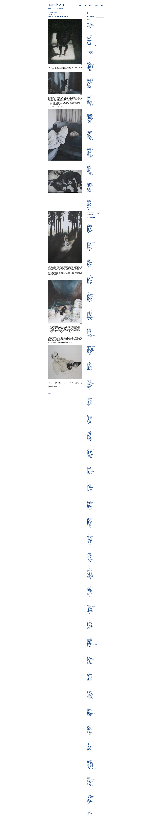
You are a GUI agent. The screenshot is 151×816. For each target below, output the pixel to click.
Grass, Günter (89, 424)
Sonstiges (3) (89, 42)
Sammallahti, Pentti (90, 689)
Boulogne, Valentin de (90, 284)
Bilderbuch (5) (89, 27)
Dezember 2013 (89, 80)
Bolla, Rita (88, 278)
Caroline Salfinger (51, 382)
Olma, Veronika (89, 625)
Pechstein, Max (89, 640)
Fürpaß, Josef (89, 402)
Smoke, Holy (89, 723)
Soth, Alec (88, 726)
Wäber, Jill (88, 778)
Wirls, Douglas (89, 795)
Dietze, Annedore (89, 351)
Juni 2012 (88, 61)
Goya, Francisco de (90, 421)
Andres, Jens (89, 227)
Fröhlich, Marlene (89, 400)
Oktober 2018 (89, 138)
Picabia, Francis (89, 645)
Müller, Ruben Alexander (91, 606)
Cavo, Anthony (89, 320)
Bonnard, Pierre (89, 280)
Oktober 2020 (89, 154)
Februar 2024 (89, 186)
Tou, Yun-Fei (89, 752)
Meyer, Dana (89, 585)
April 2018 (88, 134)
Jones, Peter (89, 490)
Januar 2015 (89, 94)
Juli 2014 (88, 87)
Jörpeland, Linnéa (90, 492)
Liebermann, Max (89, 555)
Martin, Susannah (89, 572)
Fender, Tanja (89, 384)
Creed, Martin (89, 332)
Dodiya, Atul (89, 354)
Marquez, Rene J (89, 570)
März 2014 (88, 83)
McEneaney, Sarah (90, 575)
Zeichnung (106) (89, 47)
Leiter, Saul (88, 546)
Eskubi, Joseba (89, 379)
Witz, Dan (88, 799)
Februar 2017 (89, 120)
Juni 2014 (88, 86)
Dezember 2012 (89, 67)
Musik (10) (88, 38)
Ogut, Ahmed (89, 622)
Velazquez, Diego (89, 769)
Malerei (54, 390)
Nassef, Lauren (89, 612)
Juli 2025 (88, 204)
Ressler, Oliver (89, 666)
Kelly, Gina (88, 504)
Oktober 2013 (89, 78)
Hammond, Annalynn (90, 439)
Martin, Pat (88, 571)
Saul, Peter (88, 692)
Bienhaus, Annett (89, 268)
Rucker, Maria (89, 682)
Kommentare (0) (50, 393)
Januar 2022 (89, 164)
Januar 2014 (89, 81)
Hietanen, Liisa (89, 456)
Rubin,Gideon (89, 681)
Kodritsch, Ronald (89, 521)
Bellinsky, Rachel (89, 262)
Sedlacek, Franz (89, 707)
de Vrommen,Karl (89, 344)
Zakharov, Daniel (89, 810)
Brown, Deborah (89, 301)
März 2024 (88, 187)
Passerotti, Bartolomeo (90, 639)
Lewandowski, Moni (90, 551)
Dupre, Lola (88, 365)
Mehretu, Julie (89, 580)
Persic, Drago (89, 642)
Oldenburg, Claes (89, 623)
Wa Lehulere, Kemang (90, 777)
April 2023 (88, 180)
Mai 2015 (88, 98)
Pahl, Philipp (89, 632)
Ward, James (89, 780)
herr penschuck (89, 455)
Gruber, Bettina (89, 432)
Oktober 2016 (89, 116)
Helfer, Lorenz (89, 452)
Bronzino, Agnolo (89, 298)
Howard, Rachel (89, 464)
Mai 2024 (88, 189)
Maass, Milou (89, 563)
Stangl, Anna (89, 728)
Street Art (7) (89, 44)
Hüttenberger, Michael (90, 471)
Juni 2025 (88, 203)
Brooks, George (89, 299)
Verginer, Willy (89, 770)
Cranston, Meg (89, 331)
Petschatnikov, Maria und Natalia (92, 644)
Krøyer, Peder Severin (90, 533)
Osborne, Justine (89, 630)
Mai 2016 (88, 111)
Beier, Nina (88, 260)
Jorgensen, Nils (89, 491)
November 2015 (89, 104)
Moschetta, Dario (89, 602)
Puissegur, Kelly (89, 657)
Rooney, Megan (89, 676)
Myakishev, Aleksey (90, 610)
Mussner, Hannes (89, 609)
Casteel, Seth (89, 318)
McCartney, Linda (89, 574)
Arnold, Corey (89, 234)
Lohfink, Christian (89, 560)
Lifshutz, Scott (89, 556)
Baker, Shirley (89, 244)
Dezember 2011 (89, 54)
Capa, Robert (89, 315)
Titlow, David (89, 750)
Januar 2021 (89, 156)
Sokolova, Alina (89, 724)
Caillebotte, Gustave (90, 312)
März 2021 (88, 158)
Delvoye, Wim (89, 347)
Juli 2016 (88, 113)
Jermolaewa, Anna (90, 487)
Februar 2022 (89, 165)
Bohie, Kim (88, 276)
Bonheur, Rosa (89, 279)
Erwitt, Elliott (89, 378)
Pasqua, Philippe (89, 637)
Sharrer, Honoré (89, 714)
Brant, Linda (89, 292)
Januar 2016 (89, 106)
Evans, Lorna (89, 381)
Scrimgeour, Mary (89, 706)
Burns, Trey (88, 309)
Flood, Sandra (89, 390)
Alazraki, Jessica (89, 222)
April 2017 (88, 122)
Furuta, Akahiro (89, 403)
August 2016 (89, 114)
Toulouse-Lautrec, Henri (90, 753)
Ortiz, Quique (89, 628)
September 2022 (89, 172)
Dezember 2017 (89, 130)
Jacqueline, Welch (90, 476)
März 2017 (88, 121)
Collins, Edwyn (89, 328)
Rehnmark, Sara (89, 663)
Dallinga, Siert (89, 338)
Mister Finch (89, 589)
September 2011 (89, 51)
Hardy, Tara (88, 442)
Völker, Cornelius (89, 775)
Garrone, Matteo (89, 406)
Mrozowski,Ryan (89, 604)
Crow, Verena (89, 334)
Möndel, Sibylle (89, 592)
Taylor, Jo (88, 744)
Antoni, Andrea (89, 229)
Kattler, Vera (89, 501)
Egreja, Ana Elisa (89, 370)
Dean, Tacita (89, 345)
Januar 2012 (89, 55)
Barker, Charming (89, 249)
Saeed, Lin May (89, 688)
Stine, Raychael (89, 733)
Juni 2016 (88, 112)
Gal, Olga (88, 405)
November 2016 (89, 117)
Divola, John (89, 352)
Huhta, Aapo (89, 468)
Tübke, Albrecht (89, 758)
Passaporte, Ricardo (90, 638)
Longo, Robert (89, 562)
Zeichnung (57, 390)
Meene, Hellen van (90, 579)
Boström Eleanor (89, 282)
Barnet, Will (88, 250)
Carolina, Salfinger (90, 316)
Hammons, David (89, 440)
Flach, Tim (88, 388)
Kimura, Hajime (89, 509)
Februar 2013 (89, 69)
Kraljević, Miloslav (89, 527)
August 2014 (89, 88)
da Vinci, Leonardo (90, 337)
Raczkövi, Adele (89, 658)
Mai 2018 (88, 135)
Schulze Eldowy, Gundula (91, 698)
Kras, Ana (88, 528)
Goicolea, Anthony (90, 414)
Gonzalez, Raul (89, 418)
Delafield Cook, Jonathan (91, 346)
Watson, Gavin (89, 782)
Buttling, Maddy (89, 310)
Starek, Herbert (89, 729)
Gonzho (88, 419)
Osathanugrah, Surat (90, 629)
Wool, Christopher (89, 801)
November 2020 (89, 155)
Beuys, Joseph (89, 266)
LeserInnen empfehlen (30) (91, 25)
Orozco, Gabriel (89, 627)
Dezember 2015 (89, 105)
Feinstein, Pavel (89, 382)
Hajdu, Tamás (89, 438)
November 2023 (89, 184)
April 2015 (88, 97)
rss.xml (89, 209)
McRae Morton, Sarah (90, 578)
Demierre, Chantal (90, 348)
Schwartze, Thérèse (90, 701)
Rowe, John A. (89, 678)
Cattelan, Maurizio (90, 319)
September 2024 (89, 193)
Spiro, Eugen (89, 727)
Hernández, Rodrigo (90, 454)
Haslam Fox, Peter (90, 448)
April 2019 (88, 141)
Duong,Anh (88, 364)
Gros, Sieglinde (89, 430)
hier (51, 207)
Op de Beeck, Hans (90, 626)
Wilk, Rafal (88, 793)
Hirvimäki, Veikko (89, 457)
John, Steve (88, 488)
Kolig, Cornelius (89, 525)
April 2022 (88, 167)
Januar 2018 (89, 131)
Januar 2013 (89, 68)
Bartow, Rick (89, 252)
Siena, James (89, 718)
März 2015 (88, 96)
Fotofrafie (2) (89, 39)
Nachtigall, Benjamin (90, 611)
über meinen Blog (51, 8)
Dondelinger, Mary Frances (91, 356)
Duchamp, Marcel (89, 362)
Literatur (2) (88, 36)
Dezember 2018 (89, 140)
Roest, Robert (89, 675)
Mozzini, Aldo (89, 603)
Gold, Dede (88, 415)
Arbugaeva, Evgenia (90, 230)
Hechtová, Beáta (89, 451)
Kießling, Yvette (89, 508)
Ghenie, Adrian (89, 412)
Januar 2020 (89, 150)
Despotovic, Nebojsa (90, 349)
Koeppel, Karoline (89, 522)
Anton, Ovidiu (89, 228)
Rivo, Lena (88, 671)
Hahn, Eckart (89, 437)
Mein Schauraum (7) (90, 24)
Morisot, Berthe (89, 596)
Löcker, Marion (89, 557)
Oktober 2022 (89, 173)
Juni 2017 (88, 124)
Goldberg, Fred (89, 416)
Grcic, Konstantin (89, 425)
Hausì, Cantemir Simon (90, 449)
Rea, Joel (88, 661)
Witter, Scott (88, 798)
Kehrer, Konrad (89, 503)
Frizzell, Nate (89, 399)
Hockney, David (89, 458)
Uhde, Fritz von (89, 760)
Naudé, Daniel (89, 613)
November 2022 (89, 174)
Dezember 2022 (89, 175)
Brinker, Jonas (89, 295)
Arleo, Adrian (89, 231)
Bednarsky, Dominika (90, 258)
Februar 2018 (89, 132)
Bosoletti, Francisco (90, 281)
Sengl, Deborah (89, 710)
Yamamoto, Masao (90, 804)
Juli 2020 (88, 153)
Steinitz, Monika (89, 732)
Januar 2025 (89, 198)
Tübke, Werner (89, 759)
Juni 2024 (88, 190)
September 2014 (89, 89)
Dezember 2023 (89, 185)
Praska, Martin (89, 655)
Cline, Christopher (90, 326)
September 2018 (89, 137)
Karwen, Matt (89, 500)
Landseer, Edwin (89, 538)
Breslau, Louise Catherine (91, 294)
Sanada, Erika (89, 690)
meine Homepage (59, 8)
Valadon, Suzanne (90, 763)
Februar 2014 (89, 82)
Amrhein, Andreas (89, 225)
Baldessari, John (89, 245)
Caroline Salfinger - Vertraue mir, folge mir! (58, 16)
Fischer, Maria (89, 386)
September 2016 (89, 115)
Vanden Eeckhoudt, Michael (91, 768)
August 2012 (89, 63)
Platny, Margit (89, 649)
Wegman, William (89, 787)
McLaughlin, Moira (90, 576)
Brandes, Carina (89, 291)
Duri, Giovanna (89, 367)
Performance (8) (89, 40)
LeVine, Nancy (89, 550)
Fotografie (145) (89, 30)
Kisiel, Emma (89, 511)
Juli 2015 (88, 100)
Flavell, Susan (89, 389)
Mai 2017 (88, 123)
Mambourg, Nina (89, 569)
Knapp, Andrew (89, 518)
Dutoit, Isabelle (89, 368)
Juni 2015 (88, 99)
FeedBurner (93, 214)
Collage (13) (89, 29)
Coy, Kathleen (89, 330)
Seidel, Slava (89, 708)
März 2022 (88, 166)
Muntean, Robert (89, 608)
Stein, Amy (88, 731)
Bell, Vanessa (89, 261)
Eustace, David (89, 380)
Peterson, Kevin (89, 643)
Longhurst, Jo (89, 561)
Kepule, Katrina (89, 506)
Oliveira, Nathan (89, 624)
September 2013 (89, 77)
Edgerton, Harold (89, 369)
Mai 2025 (88, 202)
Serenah (88, 711)
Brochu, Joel (89, 297)
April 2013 (88, 71)
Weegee (88, 786)
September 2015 (89, 102)
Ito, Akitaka (88, 474)
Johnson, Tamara (89, 489)
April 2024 (88, 188)
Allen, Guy (88, 224)
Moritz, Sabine (89, 597)
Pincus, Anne (89, 648)
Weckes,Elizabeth (89, 784)
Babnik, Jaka (89, 241)
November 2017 (89, 129)
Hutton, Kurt (88, 472)
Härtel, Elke (88, 447)
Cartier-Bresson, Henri (90, 317)
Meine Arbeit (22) (89, 23)
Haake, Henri (89, 435)
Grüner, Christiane (90, 434)
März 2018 (88, 133)
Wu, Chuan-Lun (89, 803)
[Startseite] (75, 7)
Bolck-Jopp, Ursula (90, 277)
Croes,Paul (88, 333)
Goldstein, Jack (89, 417)
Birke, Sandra (89, 269)
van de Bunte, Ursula (90, 764)
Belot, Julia (88, 263)
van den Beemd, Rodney (91, 765)
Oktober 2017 (89, 128)
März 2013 (88, 70)
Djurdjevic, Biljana (90, 353)
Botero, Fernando (89, 283)
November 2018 (89, 139)
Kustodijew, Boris (89, 535)
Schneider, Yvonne (90, 695)
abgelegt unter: (50, 390)
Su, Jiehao (88, 740)
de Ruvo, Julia (89, 343)
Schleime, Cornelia (90, 694)
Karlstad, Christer (89, 499)
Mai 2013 (88, 72)
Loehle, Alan (89, 558)
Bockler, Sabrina (89, 274)
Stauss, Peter (89, 730)
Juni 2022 (88, 169)
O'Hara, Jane (89, 621)
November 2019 (89, 149)
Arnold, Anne (89, 233)
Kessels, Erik (89, 507)
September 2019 (89, 147)
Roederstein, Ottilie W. (90, 673)
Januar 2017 (89, 119)
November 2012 (89, 66)
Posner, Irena (89, 654)
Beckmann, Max (89, 257)
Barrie (88, 251)
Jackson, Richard (89, 475)
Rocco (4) (88, 41)
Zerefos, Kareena (89, 813)
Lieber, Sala (89, 554)
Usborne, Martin (89, 762)
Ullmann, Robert (89, 761)
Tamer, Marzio (89, 741)
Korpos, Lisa (89, 526)
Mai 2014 (88, 85)
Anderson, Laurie (89, 226)
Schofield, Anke (89, 696)
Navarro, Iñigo (89, 614)
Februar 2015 (89, 95)
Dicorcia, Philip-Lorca (90, 350)
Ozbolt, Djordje (89, 631)
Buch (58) (88, 28)
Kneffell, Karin (89, 519)
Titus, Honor (89, 751)
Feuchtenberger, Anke (90, 385)
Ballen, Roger (89, 247)
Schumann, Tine (89, 699)
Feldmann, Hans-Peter (90, 383)
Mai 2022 (88, 168)
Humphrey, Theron (90, 469)
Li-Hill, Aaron (89, 553)
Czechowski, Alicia (90, 336)
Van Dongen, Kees (90, 766)
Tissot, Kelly (89, 749)
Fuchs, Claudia (89, 401)
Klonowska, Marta (89, 516)
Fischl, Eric (88, 387)
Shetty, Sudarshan (90, 716)
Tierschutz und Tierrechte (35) (91, 45)
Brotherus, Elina (89, 300)
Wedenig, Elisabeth (90, 785)
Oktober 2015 (89, 103)
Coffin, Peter (89, 327)
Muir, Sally (88, 605)
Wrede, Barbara (89, 802)
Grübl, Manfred (89, 433)
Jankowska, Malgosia (90, 481)
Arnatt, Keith (89, 232)
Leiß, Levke (88, 545)
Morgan (88, 594)
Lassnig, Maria (89, 541)
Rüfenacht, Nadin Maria (90, 684)
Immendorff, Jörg (89, 473)
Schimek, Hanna (89, 693)
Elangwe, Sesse (89, 373)
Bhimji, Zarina (89, 267)
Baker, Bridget (89, 243)
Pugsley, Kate (89, 656)
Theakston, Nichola (90, 746)
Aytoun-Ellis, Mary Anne (90, 240)
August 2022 (89, 171)
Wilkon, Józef (89, 794)
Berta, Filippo (89, 265)
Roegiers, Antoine (89, 674)
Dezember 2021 (89, 163)
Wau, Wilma (89, 783)
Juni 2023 (88, 182)
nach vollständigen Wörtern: (91, 18)
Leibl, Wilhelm (89, 544)
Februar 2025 (89, 199)
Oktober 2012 (89, 65)
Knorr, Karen (89, 520)
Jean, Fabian (89, 484)
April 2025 (88, 201)
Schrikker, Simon (89, 697)
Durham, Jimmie (89, 366)
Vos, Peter (88, 776)
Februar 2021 (89, 157)
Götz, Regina (89, 420)
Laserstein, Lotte (89, 540)
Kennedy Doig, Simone (90, 505)
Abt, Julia (88, 218)
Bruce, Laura (89, 303)
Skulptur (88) (89, 43)
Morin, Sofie (89, 595)
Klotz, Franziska (89, 517)
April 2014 (88, 84)
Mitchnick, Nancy (89, 590)
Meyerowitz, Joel (89, 586)
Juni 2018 (88, 136)
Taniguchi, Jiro (89, 742)
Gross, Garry (89, 431)
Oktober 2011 (89, 52)
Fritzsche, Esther (89, 398)
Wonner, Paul (89, 800)
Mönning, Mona (89, 593)
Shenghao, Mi (89, 715)
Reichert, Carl (89, 664)
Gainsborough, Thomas (90, 404)
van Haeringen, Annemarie (91, 767)
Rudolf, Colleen (89, 683)
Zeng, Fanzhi (89, 812)
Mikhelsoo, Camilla (90, 587)
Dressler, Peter (89, 361)
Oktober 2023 (89, 183)
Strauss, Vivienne (89, 734)
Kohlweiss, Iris (89, 523)
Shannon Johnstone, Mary (91, 713)
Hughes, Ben (89, 466)
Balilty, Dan (88, 246)
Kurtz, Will (88, 534)
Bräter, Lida (88, 293)
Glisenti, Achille (89, 413)
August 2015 (89, 101)
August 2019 (89, 146)
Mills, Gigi (88, 588)
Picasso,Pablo (89, 646)
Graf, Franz (88, 423)
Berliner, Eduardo (89, 264)
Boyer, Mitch (89, 287)
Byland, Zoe (89, 311)
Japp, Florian (89, 482)
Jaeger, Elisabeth (89, 477)
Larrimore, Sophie (89, 539)
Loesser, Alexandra (90, 559)
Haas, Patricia (89, 436)
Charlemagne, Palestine (90, 321)
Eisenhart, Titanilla (90, 372)
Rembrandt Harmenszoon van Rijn (92, 665)
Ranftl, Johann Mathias (90, 659)
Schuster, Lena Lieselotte (91, 700)
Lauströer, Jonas (89, 543)
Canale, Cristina (89, 313)
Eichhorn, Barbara (90, 371)
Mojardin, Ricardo (89, 591)
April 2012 (88, 59)
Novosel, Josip (89, 620)
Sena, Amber (89, 709)
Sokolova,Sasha (89, 725)
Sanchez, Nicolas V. (90, 691)
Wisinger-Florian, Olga (90, 796)
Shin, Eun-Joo (89, 717)
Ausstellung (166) (89, 26)
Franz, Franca (89, 396)
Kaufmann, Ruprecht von (91, 502)
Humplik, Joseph (89, 470)
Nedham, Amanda (89, 615)
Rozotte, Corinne (89, 679)
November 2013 (89, 79)
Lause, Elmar (89, 542)
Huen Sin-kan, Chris (90, 465)
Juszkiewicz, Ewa (89, 494)
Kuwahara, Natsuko (90, 536)
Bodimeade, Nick (89, 275)
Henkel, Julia (89, 453)
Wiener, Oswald (89, 792)
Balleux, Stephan (89, 248)
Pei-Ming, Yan (89, 641)
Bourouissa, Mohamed (90, 285)
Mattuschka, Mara (89, 573)
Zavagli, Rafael (89, 811)
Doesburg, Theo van (90, 355)
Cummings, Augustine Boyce (91, 335)
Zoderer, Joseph (89, 814)
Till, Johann (88, 748)
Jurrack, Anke (89, 493)
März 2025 (88, 200)
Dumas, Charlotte (89, 363)
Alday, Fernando (89, 223)
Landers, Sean (89, 537)
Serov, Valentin (89, 712)
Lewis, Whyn (89, 552)
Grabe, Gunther (89, 422)
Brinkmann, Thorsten (90, 296)
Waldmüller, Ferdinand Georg (91, 779)
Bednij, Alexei (89, 259)
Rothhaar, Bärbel (89, 677)
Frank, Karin (89, 395)
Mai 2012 (88, 60)
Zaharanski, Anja (89, 809)
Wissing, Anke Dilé (90, 797)
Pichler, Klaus (89, 647)
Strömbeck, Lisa (89, 735)
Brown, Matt (88, 302)
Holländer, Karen (89, 459)
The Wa (88, 745)
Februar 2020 (89, 151)
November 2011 (89, 53)
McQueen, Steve (89, 577)
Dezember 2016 (89, 118)
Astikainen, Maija (89, 235)
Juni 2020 (88, 152)
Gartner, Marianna (89, 407)
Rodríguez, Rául (89, 672)
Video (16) (88, 46)
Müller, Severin (89, 607)
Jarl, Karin (88, 483)
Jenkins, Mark (89, 485)
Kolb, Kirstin (89, 524)
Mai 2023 (88, 181)
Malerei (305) (89, 37)
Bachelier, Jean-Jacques (91, 242)
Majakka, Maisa (89, 568)
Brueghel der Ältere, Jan (90, 304)
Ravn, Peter (88, 660)
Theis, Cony (89, 747)
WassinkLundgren (90, 781)
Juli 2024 (88, 191)
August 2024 (89, 192)
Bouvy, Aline (89, 286)
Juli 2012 (88, 62)
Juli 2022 (88, 170)
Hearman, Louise (89, 450)
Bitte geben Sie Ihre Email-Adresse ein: (93, 212)
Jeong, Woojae (89, 486)
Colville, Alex (89, 329)
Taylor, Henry (89, 743)
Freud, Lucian (89, 397)
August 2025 (89, 205)
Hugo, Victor (89, 467)
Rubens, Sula (89, 680)
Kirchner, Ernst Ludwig (90, 510)
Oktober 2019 (89, 148)
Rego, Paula (89, 662)
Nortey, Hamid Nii (89, 619)
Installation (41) (89, 35)
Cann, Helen (89, 314)
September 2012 (89, 64)
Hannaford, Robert (90, 441)
